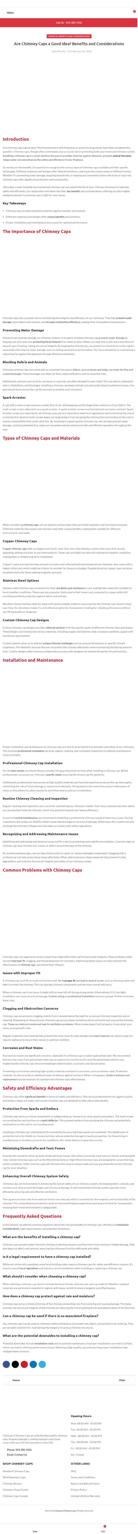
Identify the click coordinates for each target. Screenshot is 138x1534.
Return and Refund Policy (85, 1483)
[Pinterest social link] (69, 3)
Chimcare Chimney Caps (65, 1511)
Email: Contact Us (17, 1454)
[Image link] (22, 1422)
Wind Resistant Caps (14, 1477)
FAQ (73, 1471)
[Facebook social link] (60, 3)
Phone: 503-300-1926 (19, 1449)
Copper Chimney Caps (20, 541)
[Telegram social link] (78, 3)
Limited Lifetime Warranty (85, 1495)
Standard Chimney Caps (16, 1471)
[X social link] (64, 3)
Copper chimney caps (15, 548)
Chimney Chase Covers (16, 1489)
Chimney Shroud (12, 1483)
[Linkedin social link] (73, 3)
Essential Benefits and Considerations (69, 36)
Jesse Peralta (58, 51)
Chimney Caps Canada (15, 1495)
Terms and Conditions (83, 1477)
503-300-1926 (74, 22)
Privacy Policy (79, 1489)
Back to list (69, 1380)
